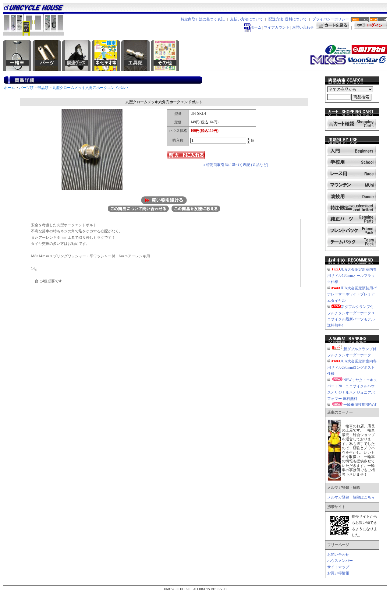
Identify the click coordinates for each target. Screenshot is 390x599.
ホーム (255, 27)
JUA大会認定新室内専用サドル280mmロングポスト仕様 (352, 367)
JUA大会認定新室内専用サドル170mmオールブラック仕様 (352, 275)
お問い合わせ (303, 27)
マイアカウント (276, 27)
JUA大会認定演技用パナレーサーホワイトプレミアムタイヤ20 (352, 294)
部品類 (42, 88)
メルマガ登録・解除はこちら (351, 497)
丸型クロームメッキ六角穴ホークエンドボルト (90, 88)
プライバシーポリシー (330, 19)
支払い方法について (246, 19)
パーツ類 (26, 88)
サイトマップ (338, 567)
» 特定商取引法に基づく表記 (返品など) (236, 165)
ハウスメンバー (340, 560)
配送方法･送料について (287, 19)
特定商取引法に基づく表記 (203, 19)
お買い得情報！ (340, 573)
